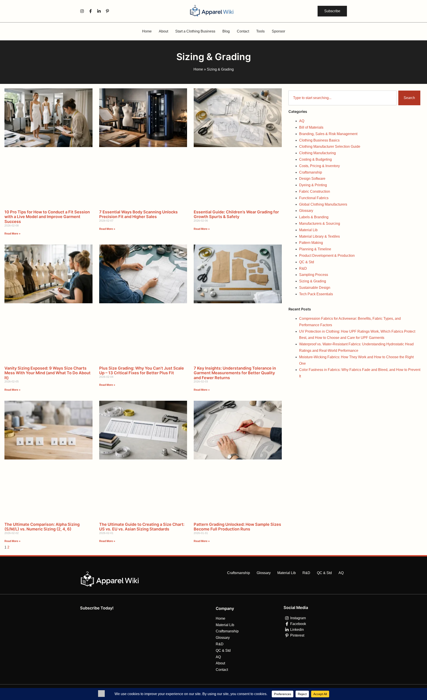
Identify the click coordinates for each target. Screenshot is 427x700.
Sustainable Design (314, 287)
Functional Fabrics (313, 198)
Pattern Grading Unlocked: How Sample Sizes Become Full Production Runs (237, 527)
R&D (303, 268)
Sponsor (278, 31)
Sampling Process (313, 275)
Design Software (312, 178)
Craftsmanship (310, 172)
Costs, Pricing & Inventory (319, 166)
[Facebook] (91, 11)
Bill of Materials (311, 127)
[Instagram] (82, 11)
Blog (226, 31)
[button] (332, 11)
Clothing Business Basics (319, 140)
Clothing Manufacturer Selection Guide (329, 146)
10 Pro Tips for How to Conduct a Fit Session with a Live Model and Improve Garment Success (47, 217)
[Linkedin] (99, 11)
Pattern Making (311, 243)
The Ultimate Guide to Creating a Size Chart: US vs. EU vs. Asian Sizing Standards (141, 527)
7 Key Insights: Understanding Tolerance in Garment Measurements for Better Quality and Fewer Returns (235, 373)
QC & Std (306, 262)
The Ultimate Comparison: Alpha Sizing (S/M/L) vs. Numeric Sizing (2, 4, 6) (42, 527)
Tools (260, 31)
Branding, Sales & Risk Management (328, 134)
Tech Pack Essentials (316, 294)
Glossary (306, 210)
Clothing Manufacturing (317, 153)
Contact (243, 31)
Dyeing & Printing (313, 185)
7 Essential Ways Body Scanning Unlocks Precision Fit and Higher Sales (138, 214)
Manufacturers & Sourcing (319, 223)
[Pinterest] (107, 11)
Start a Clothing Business (195, 31)
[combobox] (342, 98)
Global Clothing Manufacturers (323, 204)
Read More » (12, 233)
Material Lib (308, 230)
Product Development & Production (327, 255)
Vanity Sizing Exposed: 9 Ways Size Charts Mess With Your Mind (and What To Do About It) (47, 373)
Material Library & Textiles (319, 236)
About (163, 31)
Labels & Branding (313, 217)
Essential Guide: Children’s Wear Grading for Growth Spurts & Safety (236, 214)
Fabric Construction (314, 191)
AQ (301, 121)
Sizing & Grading (312, 281)
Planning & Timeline (315, 249)
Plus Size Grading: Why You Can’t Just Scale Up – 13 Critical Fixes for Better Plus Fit (141, 370)
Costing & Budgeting (315, 159)
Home (147, 31)
